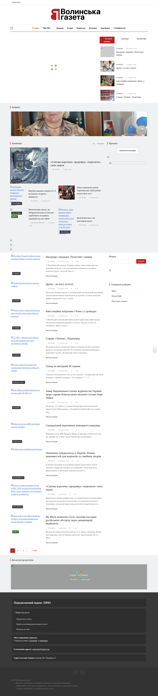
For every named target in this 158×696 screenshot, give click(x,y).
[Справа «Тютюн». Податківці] (107, 95)
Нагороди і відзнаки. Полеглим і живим (69, 256)
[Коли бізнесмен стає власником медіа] (67, 221)
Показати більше (127, 151)
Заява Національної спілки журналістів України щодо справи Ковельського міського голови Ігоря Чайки (74, 394)
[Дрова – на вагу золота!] (107, 66)
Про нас (46, 28)
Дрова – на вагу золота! (126, 68)
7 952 (34, 551)
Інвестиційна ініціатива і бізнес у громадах (71, 311)
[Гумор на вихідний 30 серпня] (27, 374)
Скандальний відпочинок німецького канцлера (73, 425)
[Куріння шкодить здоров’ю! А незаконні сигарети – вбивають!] (18, 196)
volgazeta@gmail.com (40, 649)
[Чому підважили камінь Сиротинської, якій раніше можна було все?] (67, 193)
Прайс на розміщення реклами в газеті (32, 624)
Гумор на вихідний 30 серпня (63, 366)
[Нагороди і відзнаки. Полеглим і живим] (107, 51)
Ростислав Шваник (37, 223)
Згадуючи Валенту (79, 575)
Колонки (93, 28)
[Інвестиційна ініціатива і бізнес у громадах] (107, 80)
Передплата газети (23, 619)
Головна (35, 28)
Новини (60, 28)
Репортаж (81, 28)
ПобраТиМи (117, 296)
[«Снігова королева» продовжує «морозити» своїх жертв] (29, 165)
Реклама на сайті (23, 629)
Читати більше (52, 276)
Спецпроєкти (119, 28)
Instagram (44, 641)
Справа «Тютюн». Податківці (128, 97)
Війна (14, 217)
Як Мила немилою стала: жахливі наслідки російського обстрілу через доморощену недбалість (71, 520)
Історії (70, 28)
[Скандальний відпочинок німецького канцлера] (27, 433)
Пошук (112, 256)
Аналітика (105, 28)
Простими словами (119, 301)
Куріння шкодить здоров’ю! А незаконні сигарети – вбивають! (42, 194)
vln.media (55, 169)
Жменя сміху (18, 382)
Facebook (33, 641)
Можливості (18, 478)
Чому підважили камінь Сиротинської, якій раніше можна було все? (89, 190)
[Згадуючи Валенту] (79, 588)
